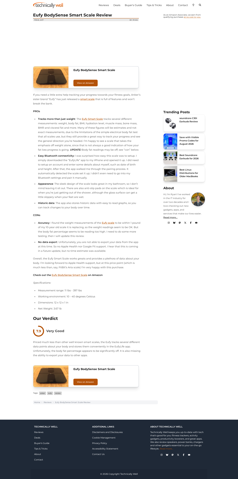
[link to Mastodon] (180, 223)
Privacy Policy (99, 443)
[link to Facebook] (191, 223)
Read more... (170, 217)
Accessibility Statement (105, 448)
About (170, 5)
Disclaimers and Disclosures (107, 432)
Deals (116, 5)
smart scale (87, 99)
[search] (200, 4)
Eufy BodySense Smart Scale (69, 275)
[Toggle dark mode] (193, 4)
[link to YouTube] (196, 223)
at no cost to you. (192, 17)
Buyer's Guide (133, 5)
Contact (183, 5)
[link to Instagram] (169, 223)
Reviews (104, 5)
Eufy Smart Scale (92, 119)
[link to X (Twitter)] (185, 223)
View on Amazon (85, 83)
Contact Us (98, 454)
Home (37, 402)
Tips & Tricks (154, 5)
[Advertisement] (95, 42)
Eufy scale (108, 222)
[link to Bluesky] (174, 223)
